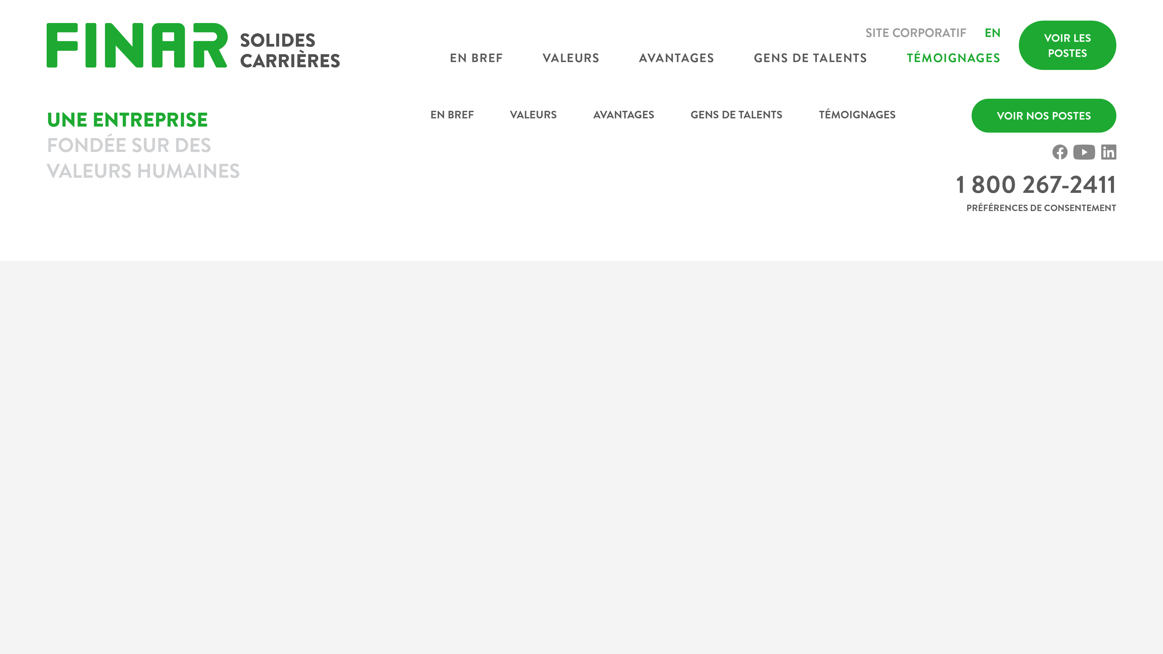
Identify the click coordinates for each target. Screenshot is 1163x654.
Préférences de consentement (1041, 207)
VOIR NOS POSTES (1044, 115)
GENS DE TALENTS (737, 114)
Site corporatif (916, 32)
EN (993, 32)
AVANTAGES (623, 114)
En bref (476, 57)
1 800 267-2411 (1036, 184)
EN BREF (452, 114)
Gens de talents (810, 57)
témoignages (857, 114)
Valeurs (571, 57)
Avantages (676, 57)
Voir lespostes (1067, 45)
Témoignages (954, 57)
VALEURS (533, 114)
